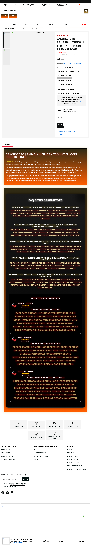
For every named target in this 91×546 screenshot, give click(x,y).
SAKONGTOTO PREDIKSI (36, 437)
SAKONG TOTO (36, 426)
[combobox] (58, 11)
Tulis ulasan (77, 63)
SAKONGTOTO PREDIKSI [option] (65, 84)
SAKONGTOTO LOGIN (54, 426)
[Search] (86, 11)
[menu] (45, 23)
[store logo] (10, 11)
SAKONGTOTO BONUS (40, 453)
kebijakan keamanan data (17, 485)
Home (3, 28)
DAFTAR (60, 127)
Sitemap (36, 459)
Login (5, 16)
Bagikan (61, 134)
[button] (6, 40)
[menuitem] (4, 21)
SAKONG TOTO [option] (74, 71)
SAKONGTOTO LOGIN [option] (64, 76)
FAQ (35, 450)
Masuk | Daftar (6, 4)
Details (7, 144)
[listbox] (71, 82)
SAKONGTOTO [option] (62, 71)
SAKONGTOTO (19, 4)
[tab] (7, 144)
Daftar (13, 16)
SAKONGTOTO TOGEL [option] (64, 80)
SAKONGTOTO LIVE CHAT (41, 456)
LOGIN (60, 124)
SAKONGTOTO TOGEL (72, 426)
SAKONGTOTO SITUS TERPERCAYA (63, 4)
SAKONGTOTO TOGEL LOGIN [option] (66, 89)
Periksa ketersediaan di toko (67, 131)
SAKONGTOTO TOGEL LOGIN (74, 466)
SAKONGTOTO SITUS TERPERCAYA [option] (68, 93)
